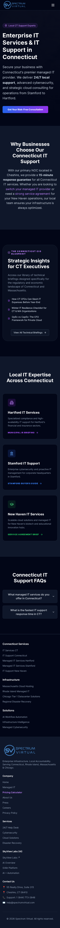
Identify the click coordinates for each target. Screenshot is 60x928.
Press (5, 802)
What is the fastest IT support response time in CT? (28, 612)
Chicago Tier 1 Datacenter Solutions (21, 696)
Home (6, 782)
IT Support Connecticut (15, 655)
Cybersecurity (10, 832)
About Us (7, 797)
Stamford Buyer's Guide (23, 483)
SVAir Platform (10, 867)
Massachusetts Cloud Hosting (18, 686)
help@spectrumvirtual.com (21, 902)
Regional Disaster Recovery (17, 701)
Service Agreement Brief (23, 534)
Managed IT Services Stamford (19, 665)
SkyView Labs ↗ (11, 857)
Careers (7, 807)
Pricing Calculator (12, 792)
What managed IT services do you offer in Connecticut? (28, 596)
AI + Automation (11, 873)
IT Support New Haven (15, 670)
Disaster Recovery (12, 842)
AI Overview (9, 862)
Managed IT (9, 787)
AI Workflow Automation (15, 717)
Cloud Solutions (11, 837)
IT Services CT (10, 650)
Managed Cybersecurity (15, 727)
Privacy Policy (10, 812)
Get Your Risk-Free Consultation (25, 109)
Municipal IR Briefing (21, 432)
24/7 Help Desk (11, 827)
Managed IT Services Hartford (18, 660)
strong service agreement (32, 193)
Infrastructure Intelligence (16, 722)
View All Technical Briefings (28, 332)
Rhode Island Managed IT (16, 691)
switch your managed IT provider (28, 189)
